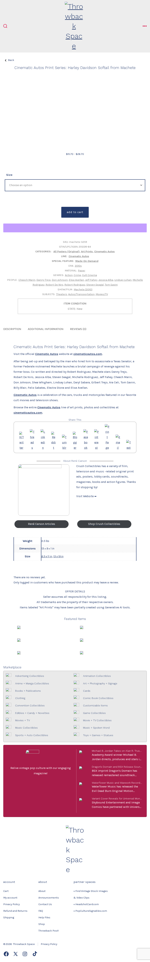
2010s (78, 265)
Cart (6, 891)
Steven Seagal (95, 284)
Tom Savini (111, 284)
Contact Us (45, 904)
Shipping (8, 917)
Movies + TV (22, 720)
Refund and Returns (15, 910)
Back (11, 60)
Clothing (20, 698)
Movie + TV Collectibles (97, 720)
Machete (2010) (83, 289)
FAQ (40, 910)
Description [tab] (12, 329)
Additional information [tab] (45, 329)
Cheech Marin (26, 280)
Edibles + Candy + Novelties (32, 712)
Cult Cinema (89, 275)
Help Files (44, 917)
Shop (41, 924)
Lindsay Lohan (123, 280)
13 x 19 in (58, 556)
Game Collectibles (94, 712)
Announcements (48, 897)
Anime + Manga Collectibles (32, 683)
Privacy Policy (11, 904)
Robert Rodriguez (74, 284)
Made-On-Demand (86, 261)
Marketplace (12, 667)
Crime (77, 275)
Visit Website (85, 496)
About (42, 891)
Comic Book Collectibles (98, 698)
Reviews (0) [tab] (78, 329)
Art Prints (87, 251)
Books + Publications (28, 690)
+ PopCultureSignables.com (90, 910)
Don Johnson (60, 280)
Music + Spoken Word (96, 727)
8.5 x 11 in (46, 556)
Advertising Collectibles (29, 675)
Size (9, 175)
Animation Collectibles (97, 675)
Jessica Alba (105, 280)
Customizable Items (95, 705)
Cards (86, 690)
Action (69, 275)
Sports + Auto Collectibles (31, 735)
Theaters (61, 294)
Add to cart (75, 212)
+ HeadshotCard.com (86, 904)
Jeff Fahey (91, 280)
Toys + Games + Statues (98, 735)
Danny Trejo (43, 280)
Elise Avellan (76, 280)
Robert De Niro (54, 284)
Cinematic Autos (104, 251)
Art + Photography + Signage (100, 683)
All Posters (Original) (66, 251)
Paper (81, 270)
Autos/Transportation (81, 294)
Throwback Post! (48, 930)
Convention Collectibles (30, 705)
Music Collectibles (26, 727)
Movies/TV (102, 294)
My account (10, 897)
